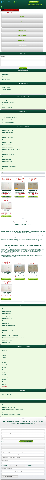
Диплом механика (6, 144)
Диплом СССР (5, 323)
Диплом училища (6, 342)
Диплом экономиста (7, 164)
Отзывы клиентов (22, 40)
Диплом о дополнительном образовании (12, 409)
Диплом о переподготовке (8, 407)
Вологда (4, 372)
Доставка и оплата (22, 45)
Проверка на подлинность (8, 102)
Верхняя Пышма (6, 365)
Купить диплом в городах (10, 172)
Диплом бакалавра (6, 311)
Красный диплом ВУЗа (8, 328)
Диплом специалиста (7, 308)
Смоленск (20, 172)
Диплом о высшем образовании (10, 335)
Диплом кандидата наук (8, 332)
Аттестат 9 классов (7, 397)
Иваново (4, 379)
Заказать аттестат (6, 92)
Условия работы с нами (8, 100)
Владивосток (5, 362)
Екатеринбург (5, 377)
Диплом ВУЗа (5, 74)
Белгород (4, 357)
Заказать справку (6, 89)
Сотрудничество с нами (8, 104)
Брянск (3, 360)
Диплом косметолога (7, 139)
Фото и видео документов (22, 25)
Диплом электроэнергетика (9, 166)
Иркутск (4, 384)
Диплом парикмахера (7, 147)
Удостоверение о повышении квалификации (13, 412)
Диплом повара (6, 152)
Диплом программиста (8, 154)
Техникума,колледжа (7, 77)
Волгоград (4, 367)
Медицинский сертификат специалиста (12, 414)
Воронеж (4, 374)
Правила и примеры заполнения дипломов (13, 337)
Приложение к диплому (8, 404)
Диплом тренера (6, 135)
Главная (22, 16)
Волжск (4, 369)
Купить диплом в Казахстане (9, 120)
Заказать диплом (6, 87)
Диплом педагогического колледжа (11, 149)
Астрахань (4, 352)
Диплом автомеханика (7, 132)
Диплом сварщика (6, 159)
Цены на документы (22, 21)
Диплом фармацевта (7, 161)
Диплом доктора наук (7, 330)
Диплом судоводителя (7, 137)
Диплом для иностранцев (8, 325)
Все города (4, 386)
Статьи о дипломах (7, 107)
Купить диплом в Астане (8, 122)
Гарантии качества (22, 30)
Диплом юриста (6, 168)
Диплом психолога (7, 156)
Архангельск (5, 350)
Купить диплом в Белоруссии (9, 117)
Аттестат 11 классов (7, 394)
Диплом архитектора (7, 130)
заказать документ (33, 1)
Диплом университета (7, 316)
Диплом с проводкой (7, 340)
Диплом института (7, 318)
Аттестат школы (6, 79)
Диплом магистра (6, 313)
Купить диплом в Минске (8, 115)
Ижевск (4, 381)
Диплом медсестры (7, 142)
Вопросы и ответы (22, 35)
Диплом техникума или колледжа (10, 320)
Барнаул (4, 355)
